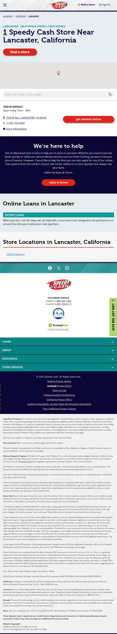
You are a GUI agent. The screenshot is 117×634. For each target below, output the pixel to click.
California (21, 16)
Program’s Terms (26, 461)
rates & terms (58, 182)
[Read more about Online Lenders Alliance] (58, 313)
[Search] (111, 94)
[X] (58, 268)
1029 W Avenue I (15, 254)
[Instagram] (67, 268)
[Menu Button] (5, 5)
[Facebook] (50, 268)
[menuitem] (58, 341)
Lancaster (34, 16)
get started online (88, 119)
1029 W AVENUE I (13, 106)
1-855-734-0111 (63, 303)
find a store (19, 52)
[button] (58, 73)
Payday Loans (14, 215)
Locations (8, 16)
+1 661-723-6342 (15, 123)
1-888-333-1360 (63, 300)
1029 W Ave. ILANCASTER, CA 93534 (26, 117)
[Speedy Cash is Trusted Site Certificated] (58, 326)
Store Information (16, 129)
